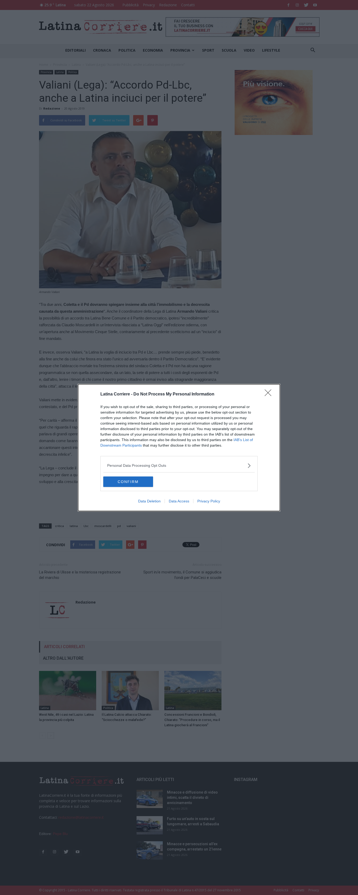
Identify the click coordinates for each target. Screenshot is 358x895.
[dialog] (179, 447)
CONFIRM (128, 482)
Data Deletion (149, 501)
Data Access (179, 501)
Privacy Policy (208, 501)
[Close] (270, 394)
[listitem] (179, 465)
